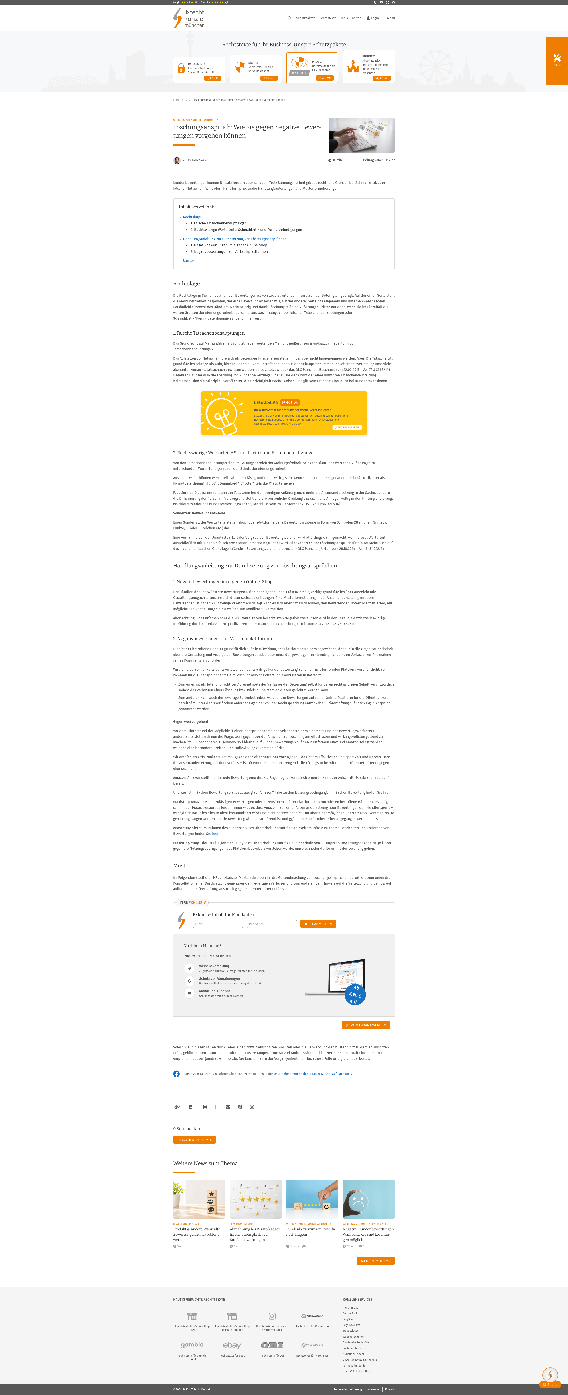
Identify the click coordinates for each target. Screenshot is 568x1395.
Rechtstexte (328, 18)
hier (386, 792)
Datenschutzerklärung (348, 1389)
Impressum (373, 1389)
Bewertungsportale (186, 1223)
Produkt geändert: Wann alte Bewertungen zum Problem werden (196, 1234)
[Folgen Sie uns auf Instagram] (387, 2)
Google (185, 2)
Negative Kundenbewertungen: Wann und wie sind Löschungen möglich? (368, 1234)
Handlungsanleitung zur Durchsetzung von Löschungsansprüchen (234, 239)
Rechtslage (192, 217)
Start (176, 99)
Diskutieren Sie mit (194, 1140)
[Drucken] (204, 1107)
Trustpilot (214, 2)
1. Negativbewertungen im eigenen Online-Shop (229, 245)
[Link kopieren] (176, 1107)
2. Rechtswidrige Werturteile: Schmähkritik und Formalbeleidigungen (246, 230)
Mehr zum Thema (375, 1261)
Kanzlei (357, 18)
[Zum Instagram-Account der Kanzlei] (252, 1107)
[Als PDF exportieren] (190, 1107)
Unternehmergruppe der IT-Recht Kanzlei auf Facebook (312, 1074)
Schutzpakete (305, 18)
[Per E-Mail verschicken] (227, 1107)
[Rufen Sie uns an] (375, 2)
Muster (188, 261)
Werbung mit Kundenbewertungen (196, 119)
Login (375, 18)
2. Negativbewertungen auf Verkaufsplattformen (229, 251)
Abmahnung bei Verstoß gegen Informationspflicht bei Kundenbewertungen (255, 1234)
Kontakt (390, 1389)
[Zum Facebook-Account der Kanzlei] (240, 1107)
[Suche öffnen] (289, 18)
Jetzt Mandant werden (366, 1025)
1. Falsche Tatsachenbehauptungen (219, 223)
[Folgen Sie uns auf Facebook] (393, 2)
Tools (344, 18)
